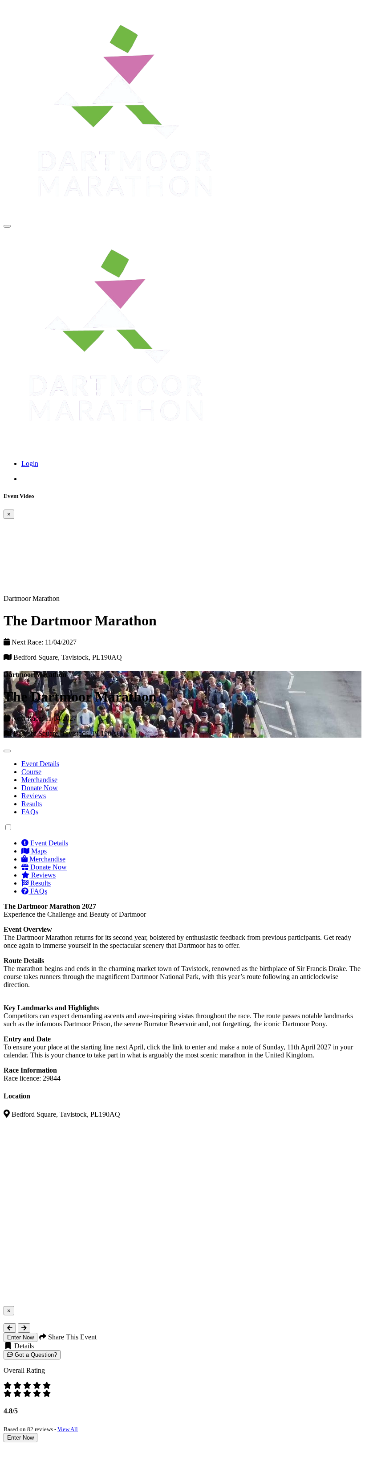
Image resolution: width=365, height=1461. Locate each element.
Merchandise (39, 780)
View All (67, 1429)
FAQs (29, 812)
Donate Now (39, 788)
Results (31, 804)
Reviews (33, 796)
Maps (38, 851)
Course (31, 771)
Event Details (40, 763)
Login (29, 463)
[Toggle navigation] (7, 226)
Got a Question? (35, 1354)
